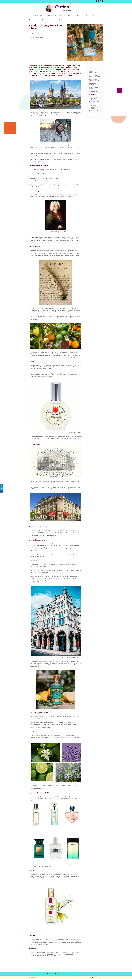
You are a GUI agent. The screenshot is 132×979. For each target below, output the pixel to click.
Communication (49, 15)
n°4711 (58, 580)
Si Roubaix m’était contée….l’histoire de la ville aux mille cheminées (95, 103)
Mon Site (31, 20)
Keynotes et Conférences (66, 15)
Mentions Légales (60, 974)
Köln (51, 112)
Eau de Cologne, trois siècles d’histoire (94, 98)
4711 (45, 115)
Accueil (31, 974)
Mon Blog (42, 15)
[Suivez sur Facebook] (96, 1)
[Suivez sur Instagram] (100, 1)
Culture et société (85, 15)
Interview (76, 15)
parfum (36, 178)
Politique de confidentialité (44, 974)
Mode (56, 15)
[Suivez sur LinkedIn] (102, 1)
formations (50, 954)
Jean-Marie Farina (47, 178)
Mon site (36, 15)
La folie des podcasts (93, 107)
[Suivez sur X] (98, 1)
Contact (93, 15)
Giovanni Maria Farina (36, 237)
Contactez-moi (69, 954)
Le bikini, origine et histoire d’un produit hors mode (95, 112)
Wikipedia (40, 174)
